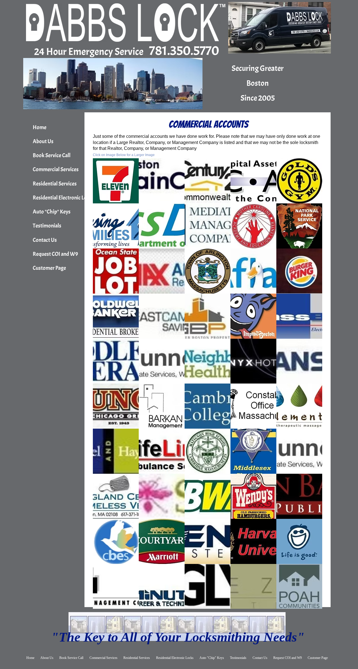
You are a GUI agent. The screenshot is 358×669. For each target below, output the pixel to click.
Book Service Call (51, 155)
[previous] (103, 386)
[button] (116, 180)
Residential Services (55, 183)
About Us (43, 141)
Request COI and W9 (55, 253)
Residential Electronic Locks (63, 197)
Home (39, 127)
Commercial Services (56, 169)
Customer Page (49, 267)
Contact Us (45, 239)
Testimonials (47, 225)
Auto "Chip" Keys (51, 211)
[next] (312, 386)
